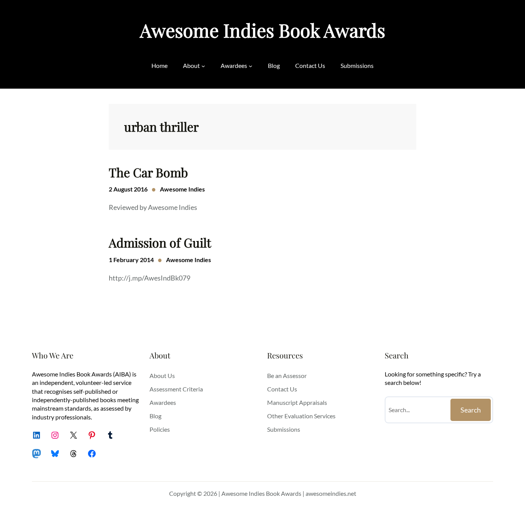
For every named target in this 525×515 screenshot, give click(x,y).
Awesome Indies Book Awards (262, 30)
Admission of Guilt (160, 242)
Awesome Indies (182, 189)
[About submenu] (203, 66)
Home (159, 65)
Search (470, 410)
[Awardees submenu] (251, 66)
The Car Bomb (148, 172)
